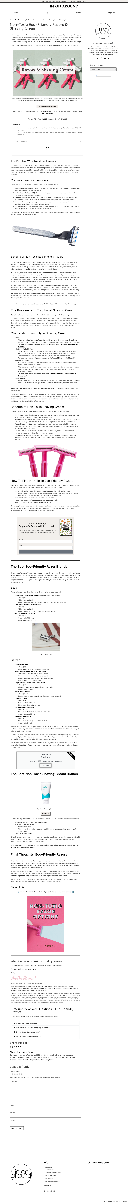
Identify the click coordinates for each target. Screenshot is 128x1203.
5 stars (21, 1074)
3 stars (17, 1074)
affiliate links (30, 98)
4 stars (19, 1074)
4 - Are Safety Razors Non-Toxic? (28, 1036)
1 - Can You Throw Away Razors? (28, 1023)
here (33, 969)
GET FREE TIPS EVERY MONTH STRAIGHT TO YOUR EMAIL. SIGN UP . (64, 1)
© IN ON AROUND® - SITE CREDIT (115, 1201)
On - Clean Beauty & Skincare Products (27, 20)
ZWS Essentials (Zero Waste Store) (28, 604)
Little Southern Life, (41, 990)
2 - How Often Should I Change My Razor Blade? (33, 1028)
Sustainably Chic (67, 988)
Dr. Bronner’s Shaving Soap (24, 824)
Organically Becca (16, 990)
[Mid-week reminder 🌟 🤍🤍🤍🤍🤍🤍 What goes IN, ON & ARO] (95, 1146)
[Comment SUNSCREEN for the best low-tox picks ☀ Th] (116, 1146)
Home (11, 20)
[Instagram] (51, 1191)
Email (20, 545)
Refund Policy (50, 1178)
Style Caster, (51, 988)
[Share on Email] (19, 1047)
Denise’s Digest (26, 990)
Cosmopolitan (34, 988)
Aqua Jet (75, 988)
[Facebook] (45, 1191)
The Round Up (43, 988)
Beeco (27, 988)
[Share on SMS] (20, 1047)
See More (45, 814)
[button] (80, 142)
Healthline (70, 986)
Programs (111, 13)
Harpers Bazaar (62, 986)
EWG (32, 990)
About (15, 13)
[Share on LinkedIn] (17, 1047)
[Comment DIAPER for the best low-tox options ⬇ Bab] (74, 1146)
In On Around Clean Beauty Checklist (46, 986)
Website (12, 1120)
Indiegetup (58, 988)
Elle (24, 988)
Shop (46, 13)
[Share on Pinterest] (13, 1047)
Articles (78, 13)
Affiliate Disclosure (52, 1181)
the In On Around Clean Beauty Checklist (60, 358)
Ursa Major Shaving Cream (24, 822)
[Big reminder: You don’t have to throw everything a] (53, 1146)
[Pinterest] (48, 1191)
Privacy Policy (50, 1175)
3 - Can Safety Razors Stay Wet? (28, 1032)
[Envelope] (54, 1191)
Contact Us (49, 1170)
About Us (48, 1167)
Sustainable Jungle (16, 988)
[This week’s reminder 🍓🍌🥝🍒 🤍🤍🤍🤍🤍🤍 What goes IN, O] (11, 1146)
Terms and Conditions (53, 1173)
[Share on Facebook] (11, 1047)
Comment (14, 1081)
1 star (12, 1074)
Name (21, 539)
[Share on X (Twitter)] (15, 1047)
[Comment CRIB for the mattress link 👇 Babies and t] (32, 1146)
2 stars (15, 1074)
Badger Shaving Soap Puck (24, 833)
